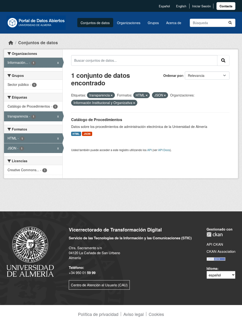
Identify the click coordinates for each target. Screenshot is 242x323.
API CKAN (215, 244)
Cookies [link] (156, 314)
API (149, 150)
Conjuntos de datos (95, 22)
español (164, 6)
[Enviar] (230, 23)
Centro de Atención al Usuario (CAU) (99, 284)
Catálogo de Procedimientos (96, 119)
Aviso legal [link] (133, 314)
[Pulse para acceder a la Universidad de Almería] (30, 251)
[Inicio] (11, 42)
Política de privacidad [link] (98, 314)
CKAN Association (221, 251)
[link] (225, 6)
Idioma (212, 268)
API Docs (164, 150)
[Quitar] (111, 95)
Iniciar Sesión (201, 6)
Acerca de (173, 22)
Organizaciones (128, 22)
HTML (76, 133)
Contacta (226, 6)
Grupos (153, 22)
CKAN (215, 234)
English (181, 6)
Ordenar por (173, 75)
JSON (87, 133)
